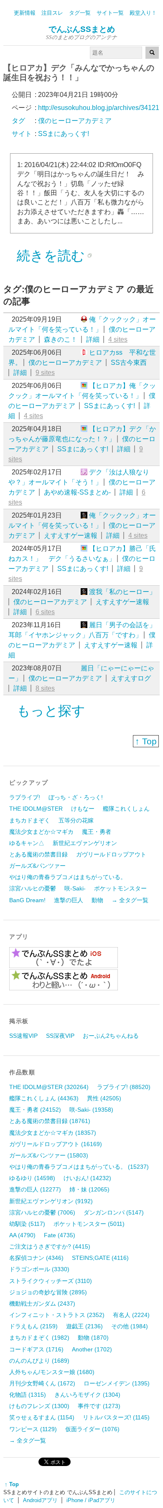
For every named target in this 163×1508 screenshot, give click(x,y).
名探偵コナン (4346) (36, 1257)
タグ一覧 (80, 13)
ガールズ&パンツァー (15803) (48, 1155)
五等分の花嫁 (76, 820)
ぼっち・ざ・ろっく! (75, 797)
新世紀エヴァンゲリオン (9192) (51, 1201)
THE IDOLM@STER (36, 808)
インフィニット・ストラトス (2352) (56, 1315)
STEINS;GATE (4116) (100, 1257)
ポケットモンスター (120, 888)
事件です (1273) (99, 1406)
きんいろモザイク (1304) (87, 1394)
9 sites (45, 372)
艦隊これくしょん (126, 808)
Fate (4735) (59, 1235)
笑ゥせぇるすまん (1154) (41, 1417)
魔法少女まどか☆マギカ (41, 831)
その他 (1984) (129, 1326)
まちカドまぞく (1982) (39, 1337)
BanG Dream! (27, 900)
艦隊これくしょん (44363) (44, 1098)
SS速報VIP (23, 1035)
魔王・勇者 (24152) (35, 1109)
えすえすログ (131, 678)
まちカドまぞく (29, 820)
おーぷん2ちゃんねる (111, 1035)
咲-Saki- (75, 888)
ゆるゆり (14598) (32, 1178)
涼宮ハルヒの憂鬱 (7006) (42, 1212)
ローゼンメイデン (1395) (117, 1383)
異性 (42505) (104, 1098)
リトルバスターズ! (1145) (116, 1417)
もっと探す (51, 710)
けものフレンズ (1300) (39, 1406)
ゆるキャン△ (26, 843)
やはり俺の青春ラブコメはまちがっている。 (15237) (79, 1166)
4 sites (117, 339)
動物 (97, 900)
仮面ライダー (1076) (92, 1429)
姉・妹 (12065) (89, 1189)
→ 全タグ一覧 (130, 900)
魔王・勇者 (96, 831)
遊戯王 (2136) (84, 1326)
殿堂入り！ (143, 13)
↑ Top (146, 741)
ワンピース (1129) (33, 1429)
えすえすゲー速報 (70, 535)
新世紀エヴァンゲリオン (85, 843)
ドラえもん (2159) (33, 1326)
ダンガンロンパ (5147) (114, 1212)
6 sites (45, 611)
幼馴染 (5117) (27, 1223)
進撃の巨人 (68, 900)
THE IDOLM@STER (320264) (49, 1087)
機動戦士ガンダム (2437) (42, 1303)
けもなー (82, 808)
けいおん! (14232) (87, 1178)
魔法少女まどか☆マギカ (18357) (52, 1132)
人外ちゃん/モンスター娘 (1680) (51, 1372)
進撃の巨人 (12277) (35, 1189)
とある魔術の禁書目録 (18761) (49, 1121)
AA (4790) (22, 1235)
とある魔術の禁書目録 (38, 854)
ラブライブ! (24, 797)
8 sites (45, 688)
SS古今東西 (129, 362)
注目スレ (52, 13)
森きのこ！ (60, 339)
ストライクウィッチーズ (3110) (50, 1281)
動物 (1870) (93, 1337)
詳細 (92, 339)
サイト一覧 (110, 13)
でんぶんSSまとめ (81, 29)
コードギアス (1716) (36, 1349)
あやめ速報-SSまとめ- (77, 492)
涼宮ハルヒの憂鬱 (32, 888)
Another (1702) (92, 1349)
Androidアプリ (40, 1500)
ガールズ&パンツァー (37, 865)
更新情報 (25, 13)
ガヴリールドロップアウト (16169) (55, 1144)
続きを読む (51, 255)
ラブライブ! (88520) (123, 1087)
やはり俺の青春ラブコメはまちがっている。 (67, 877)
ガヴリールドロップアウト (111, 854)
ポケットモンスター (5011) (89, 1223)
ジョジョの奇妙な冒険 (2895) (48, 1292)
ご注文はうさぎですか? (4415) (49, 1246)
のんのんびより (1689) (39, 1360)
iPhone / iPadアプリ (90, 1500)
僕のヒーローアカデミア (65, 362)
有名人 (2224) (131, 1315)
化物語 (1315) (27, 1394)
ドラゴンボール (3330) (39, 1269)
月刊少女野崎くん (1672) (42, 1383)
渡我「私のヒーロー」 (122, 591)
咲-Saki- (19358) (91, 1109)
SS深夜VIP (60, 1035)
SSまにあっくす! (109, 405)
